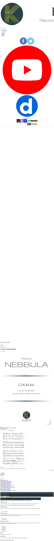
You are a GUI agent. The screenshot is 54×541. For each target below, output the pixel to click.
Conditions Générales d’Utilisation (15, 505)
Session (30, 500)
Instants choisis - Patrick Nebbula (8, 482)
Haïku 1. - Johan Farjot (7, 488)
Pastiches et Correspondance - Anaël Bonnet (10, 490)
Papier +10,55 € (3, 429)
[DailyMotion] (27, 116)
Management (3, 33)
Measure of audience (8, 500)
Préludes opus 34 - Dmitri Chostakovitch (9, 487)
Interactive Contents (14, 500)
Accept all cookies (3, 540)
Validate (12, 540)
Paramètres (2, 496)
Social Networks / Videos (21, 500)
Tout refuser (7, 496)
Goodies (3, 34)
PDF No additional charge (4, 428)
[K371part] (13, 466)
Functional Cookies (3, 500)
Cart (2, 36)
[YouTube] (27, 94)
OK (4, 496)
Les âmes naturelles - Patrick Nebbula (9, 485)
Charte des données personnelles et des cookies (27, 505)
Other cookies (26, 500)
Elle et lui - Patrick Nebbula (7, 484)
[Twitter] (30, 44)
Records (3, 32)
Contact (3, 35)
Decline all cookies (8, 540)
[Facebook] (23, 44)
